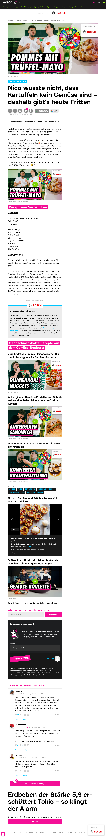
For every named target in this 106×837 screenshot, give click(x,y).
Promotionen (93, 7)
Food (20, 489)
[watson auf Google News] (54, 111)
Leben (42, 7)
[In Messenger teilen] (15, 111)
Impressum (51, 832)
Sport (36, 7)
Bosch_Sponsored (46, 489)
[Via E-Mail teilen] (20, 111)
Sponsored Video (35, 493)
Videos (83, 7)
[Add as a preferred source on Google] (42, 111)
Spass (49, 7)
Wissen (64, 7)
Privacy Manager (86, 832)
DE (94, 2)
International (16, 7)
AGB (61, 832)
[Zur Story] (53, 807)
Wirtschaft (27, 7)
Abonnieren (54, 615)
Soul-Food (30, 489)
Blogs (71, 7)
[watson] (7, 2)
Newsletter (18, 832)
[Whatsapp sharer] (16, 553)
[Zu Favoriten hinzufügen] (31, 111)
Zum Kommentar (21, 719)
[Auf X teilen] (14, 553)
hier (30, 546)
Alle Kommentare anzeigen (35, 784)
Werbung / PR (31, 832)
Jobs (42, 832)
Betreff (12, 643)
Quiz (77, 7)
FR (99, 2)
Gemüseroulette (21, 20)
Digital (56, 7)
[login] (3, 834)
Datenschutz (71, 832)
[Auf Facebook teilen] (10, 111)
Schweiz (5, 7)
